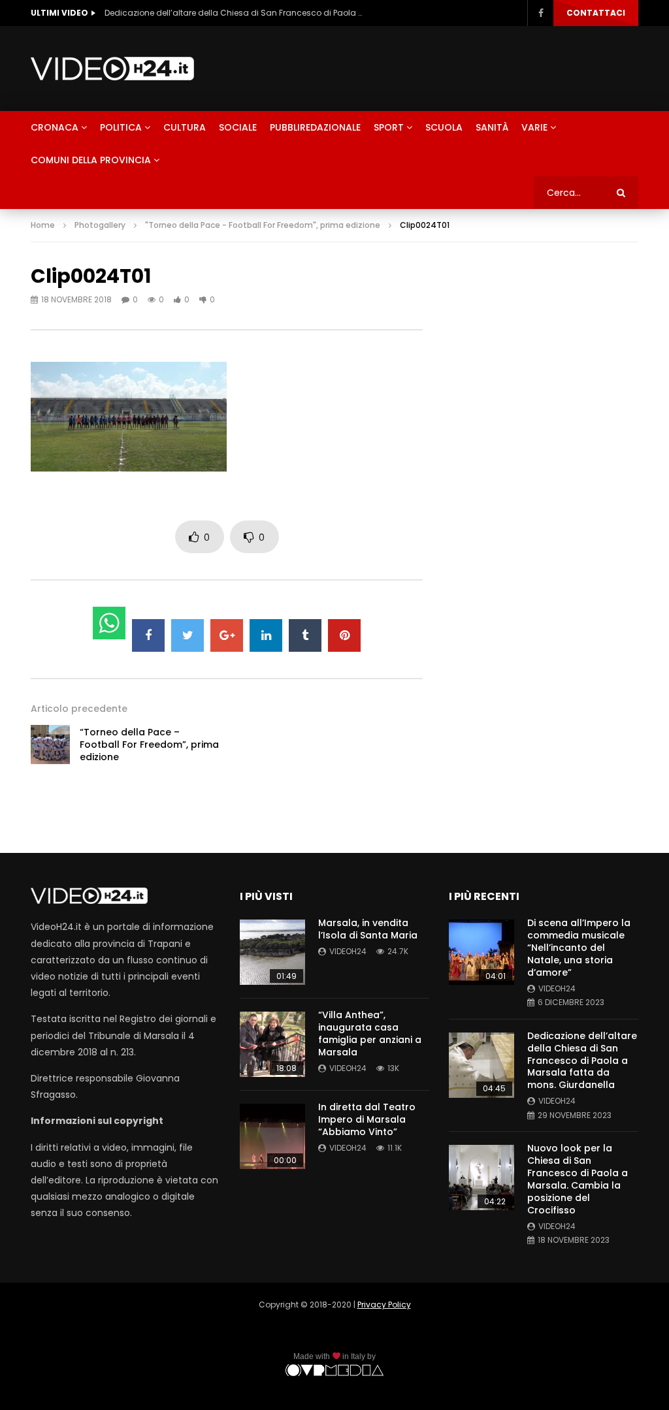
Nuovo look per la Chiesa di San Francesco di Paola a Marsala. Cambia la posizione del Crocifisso (577, 1179)
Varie (534, 127)
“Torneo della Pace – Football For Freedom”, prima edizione (149, 744)
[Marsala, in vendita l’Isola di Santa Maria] (272, 952)
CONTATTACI (595, 12)
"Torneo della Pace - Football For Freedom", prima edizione (262, 225)
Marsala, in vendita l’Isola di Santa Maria (367, 929)
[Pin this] (344, 635)
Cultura (184, 127)
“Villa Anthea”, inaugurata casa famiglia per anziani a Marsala (369, 1033)
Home (43, 225)
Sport (389, 127)
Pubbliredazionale (315, 127)
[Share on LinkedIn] (266, 635)
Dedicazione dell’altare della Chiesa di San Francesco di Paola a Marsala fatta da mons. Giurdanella (235, 12)
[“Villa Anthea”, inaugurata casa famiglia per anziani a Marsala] (272, 1044)
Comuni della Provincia (91, 160)
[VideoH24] (112, 68)
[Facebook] (540, 13)
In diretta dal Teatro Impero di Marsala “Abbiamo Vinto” (367, 1119)
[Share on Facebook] (148, 635)
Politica (121, 127)
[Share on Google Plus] (226, 635)
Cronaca (54, 127)
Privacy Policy (384, 1304)
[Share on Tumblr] (305, 635)
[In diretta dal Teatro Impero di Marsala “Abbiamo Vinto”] (272, 1136)
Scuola (444, 127)
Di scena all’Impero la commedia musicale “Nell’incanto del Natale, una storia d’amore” (578, 947)
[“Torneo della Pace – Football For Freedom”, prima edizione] (50, 744)
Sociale (238, 127)
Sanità (492, 127)
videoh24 (348, 951)
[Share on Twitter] (187, 635)
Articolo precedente (79, 708)
